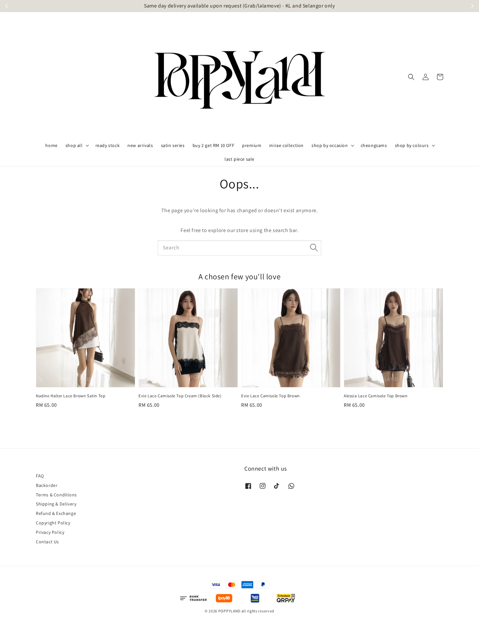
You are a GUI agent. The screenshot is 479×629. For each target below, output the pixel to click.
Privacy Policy (50, 532)
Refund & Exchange (56, 513)
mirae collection (286, 145)
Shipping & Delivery (56, 504)
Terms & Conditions (56, 495)
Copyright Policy (53, 523)
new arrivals (140, 145)
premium (251, 145)
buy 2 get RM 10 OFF (213, 145)
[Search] (314, 248)
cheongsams (374, 145)
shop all (74, 145)
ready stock (107, 145)
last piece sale (239, 159)
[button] (411, 77)
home (51, 145)
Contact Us (47, 542)
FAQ (40, 476)
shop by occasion (330, 145)
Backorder (46, 485)
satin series (173, 145)
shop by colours (412, 145)
